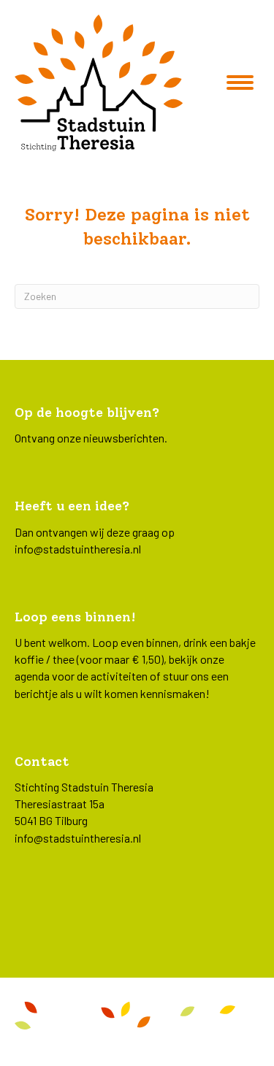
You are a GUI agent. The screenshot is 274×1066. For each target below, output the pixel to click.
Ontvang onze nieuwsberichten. (91, 438)
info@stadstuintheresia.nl (78, 549)
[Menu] (240, 82)
